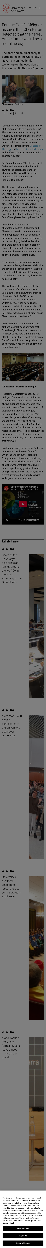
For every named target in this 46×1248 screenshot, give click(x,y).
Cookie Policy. (8, 1223)
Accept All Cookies (23, 1243)
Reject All (23, 1236)
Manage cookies (23, 1228)
